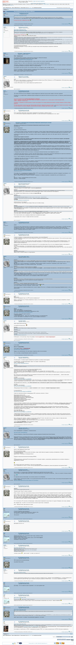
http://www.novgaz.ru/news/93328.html (20, 432)
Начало (32, 3)
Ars (4, 621)
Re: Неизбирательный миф (24, 110)
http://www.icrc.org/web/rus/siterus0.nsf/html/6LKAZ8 (23, 59)
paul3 (5, 27)
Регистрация (43, 3)
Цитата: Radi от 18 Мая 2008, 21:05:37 (19, 547)
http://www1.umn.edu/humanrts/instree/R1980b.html (23, 170)
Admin (5, 13)
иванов (5, 76)
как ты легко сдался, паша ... (24, 256)
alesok (5, 545)
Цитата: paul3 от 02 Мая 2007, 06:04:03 (20, 572)
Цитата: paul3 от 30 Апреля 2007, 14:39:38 (20, 15)
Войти (40, 3)
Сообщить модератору (65, 51)
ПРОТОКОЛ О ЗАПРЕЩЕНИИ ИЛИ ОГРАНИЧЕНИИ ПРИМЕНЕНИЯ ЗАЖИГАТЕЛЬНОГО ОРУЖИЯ (33, 122)
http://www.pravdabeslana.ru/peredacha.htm (21, 200)
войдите (34, 1)
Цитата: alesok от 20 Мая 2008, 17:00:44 (20, 597)
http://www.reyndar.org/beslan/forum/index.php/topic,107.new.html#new (26, 480)
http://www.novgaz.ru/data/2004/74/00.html (21, 349)
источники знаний (21, 320)
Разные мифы (23, 7)
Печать (71, 9)
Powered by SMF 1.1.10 (32, 643)
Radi (4, 508)
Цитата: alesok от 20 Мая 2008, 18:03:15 (20, 609)
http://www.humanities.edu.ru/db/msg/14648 (30, 626)
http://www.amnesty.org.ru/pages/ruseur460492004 (22, 386)
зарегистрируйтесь (41, 1)
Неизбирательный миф (37, 7)
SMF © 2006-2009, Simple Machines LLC (41, 643)
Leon (30, 7)
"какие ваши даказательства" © (24, 183)
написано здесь (46, 4)
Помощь (35, 3)
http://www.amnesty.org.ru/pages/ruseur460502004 (22, 391)
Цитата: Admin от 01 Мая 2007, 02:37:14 (20, 29)
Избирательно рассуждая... (24, 76)
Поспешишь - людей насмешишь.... (24, 53)
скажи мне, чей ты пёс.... (23, 428)
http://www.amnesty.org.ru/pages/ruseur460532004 (22, 411)
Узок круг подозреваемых (23, 357)
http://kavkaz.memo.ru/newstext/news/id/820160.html (23, 312)
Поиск (38, 3)
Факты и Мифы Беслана (7, 7)
